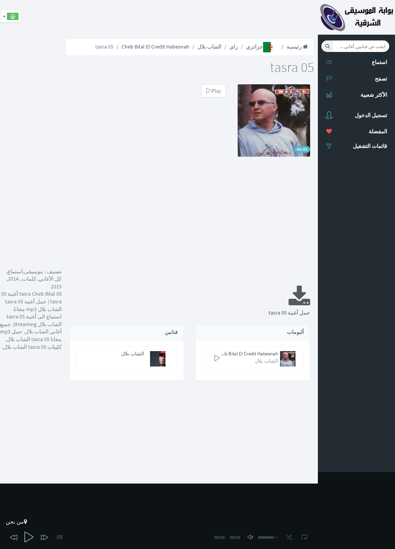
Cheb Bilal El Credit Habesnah (155, 46)
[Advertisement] (177, 17)
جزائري (254, 46)
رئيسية (295, 46)
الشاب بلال (209, 46)
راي (234, 46)
